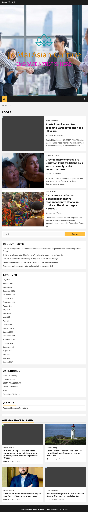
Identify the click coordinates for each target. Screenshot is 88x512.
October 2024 (8, 343)
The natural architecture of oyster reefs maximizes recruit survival (28, 266)
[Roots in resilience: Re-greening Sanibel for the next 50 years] (23, 133)
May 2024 (6, 358)
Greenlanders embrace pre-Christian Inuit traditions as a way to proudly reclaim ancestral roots (64, 164)
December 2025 (9, 291)
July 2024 (6, 354)
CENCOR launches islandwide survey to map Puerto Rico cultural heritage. (30, 259)
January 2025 (8, 332)
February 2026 (8, 284)
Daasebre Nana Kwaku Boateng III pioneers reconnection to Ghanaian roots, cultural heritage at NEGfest (62, 202)
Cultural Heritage (51, 191)
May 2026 (6, 280)
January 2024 (8, 362)
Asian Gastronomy (10, 376)
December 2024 (9, 336)
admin (61, 135)
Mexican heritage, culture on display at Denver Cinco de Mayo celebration (30, 262)
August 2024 (7, 351)
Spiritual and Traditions (53, 155)
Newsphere (51, 509)
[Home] (4, 99)
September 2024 (9, 347)
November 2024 (9, 339)
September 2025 (9, 302)
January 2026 (8, 287)
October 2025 (8, 298)
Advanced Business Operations (15, 408)
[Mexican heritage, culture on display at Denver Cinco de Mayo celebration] (65, 477)
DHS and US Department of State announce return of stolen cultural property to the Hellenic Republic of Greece (20, 454)
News (5, 391)
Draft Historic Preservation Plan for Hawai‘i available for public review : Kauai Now (33, 255)
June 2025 (7, 313)
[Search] (84, 99)
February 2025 (8, 328)
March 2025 (7, 325)
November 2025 (9, 295)
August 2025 (7, 306)
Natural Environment (52, 120)
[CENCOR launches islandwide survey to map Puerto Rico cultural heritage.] (22, 477)
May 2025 (6, 317)
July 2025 (6, 310)
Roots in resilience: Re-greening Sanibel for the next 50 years (64, 128)
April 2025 (6, 321)
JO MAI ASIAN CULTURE (12, 383)
